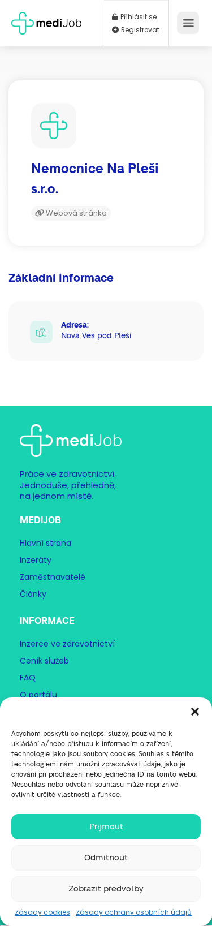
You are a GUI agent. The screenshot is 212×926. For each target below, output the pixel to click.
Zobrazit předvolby (106, 889)
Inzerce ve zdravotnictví (67, 643)
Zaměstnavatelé (52, 577)
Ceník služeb (44, 660)
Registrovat (139, 30)
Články (33, 594)
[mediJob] (46, 19)
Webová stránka (75, 213)
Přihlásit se (138, 16)
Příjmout (106, 826)
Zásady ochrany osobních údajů (134, 912)
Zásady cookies (42, 912)
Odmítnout (106, 858)
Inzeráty (35, 560)
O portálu (38, 694)
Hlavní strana (45, 543)
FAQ (28, 677)
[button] (195, 711)
